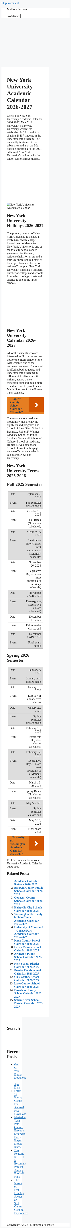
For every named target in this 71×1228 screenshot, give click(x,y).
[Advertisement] (25, 42)
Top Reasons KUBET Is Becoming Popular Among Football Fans (20, 1163)
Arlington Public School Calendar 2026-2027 (28, 957)
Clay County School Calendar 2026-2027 (26, 978)
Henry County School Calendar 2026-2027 (27, 949)
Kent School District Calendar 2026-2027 (26, 965)
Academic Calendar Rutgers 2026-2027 (26, 882)
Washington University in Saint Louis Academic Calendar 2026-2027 (28, 919)
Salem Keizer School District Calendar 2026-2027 (28, 1003)
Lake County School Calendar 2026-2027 (27, 985)
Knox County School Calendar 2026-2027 (27, 942)
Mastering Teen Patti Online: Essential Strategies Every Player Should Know (20, 1132)
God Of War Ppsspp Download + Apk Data (20, 1076)
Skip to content (10, 3)
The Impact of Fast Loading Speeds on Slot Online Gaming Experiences (21, 1196)
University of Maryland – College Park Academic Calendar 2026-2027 (28, 932)
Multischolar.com (17, 9)
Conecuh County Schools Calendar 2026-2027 (28, 901)
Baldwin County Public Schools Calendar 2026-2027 (28, 891)
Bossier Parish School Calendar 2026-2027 (27, 972)
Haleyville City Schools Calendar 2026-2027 (28, 909)
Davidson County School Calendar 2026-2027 (28, 993)
